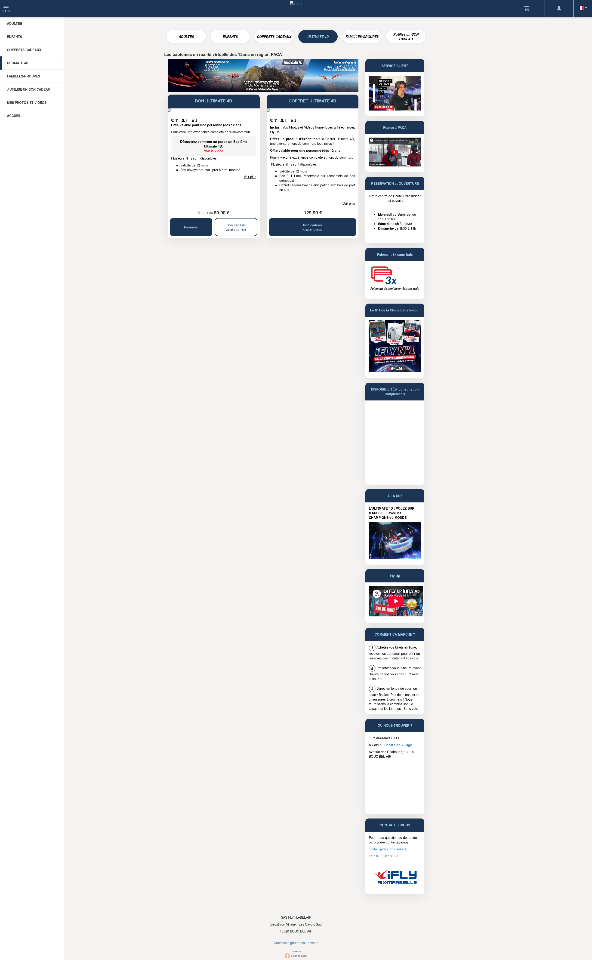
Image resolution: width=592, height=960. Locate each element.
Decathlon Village (398, 744)
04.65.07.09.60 (387, 856)
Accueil (14, 115)
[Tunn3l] (296, 952)
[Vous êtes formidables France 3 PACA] (395, 151)
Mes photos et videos (26, 102)
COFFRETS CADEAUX (274, 36)
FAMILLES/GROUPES (362, 36)
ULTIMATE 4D (318, 36)
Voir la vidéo (213, 150)
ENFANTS (230, 36)
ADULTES (186, 36)
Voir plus (250, 176)
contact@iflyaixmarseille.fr (388, 849)
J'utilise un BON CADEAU (406, 36)
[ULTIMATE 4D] (395, 540)
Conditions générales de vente (296, 942)
